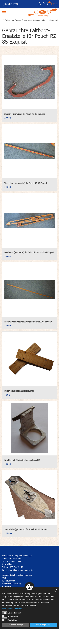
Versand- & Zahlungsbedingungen (17, 575)
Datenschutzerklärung (12, 608)
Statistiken (12, 616)
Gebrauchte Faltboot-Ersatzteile (18, 20)
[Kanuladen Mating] (42, 12)
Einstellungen (14, 613)
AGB (4, 578)
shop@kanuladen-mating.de (20, 570)
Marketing (12, 620)
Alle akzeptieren (43, 625)
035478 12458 (11, 4)
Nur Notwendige (15, 625)
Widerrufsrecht (8, 580)
